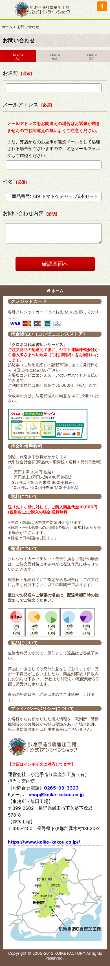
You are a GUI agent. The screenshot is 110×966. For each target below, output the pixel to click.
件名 (8, 182)
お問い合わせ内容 (23, 213)
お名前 (10, 73)
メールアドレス (20, 105)
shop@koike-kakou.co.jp (56, 794)
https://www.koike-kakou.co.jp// (44, 842)
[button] (102, 6)
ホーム (57, 290)
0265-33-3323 (61, 788)
